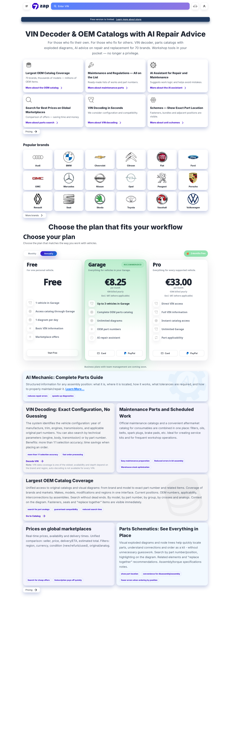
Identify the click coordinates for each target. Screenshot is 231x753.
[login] (204, 6)
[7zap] (40, 6)
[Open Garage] (195, 6)
